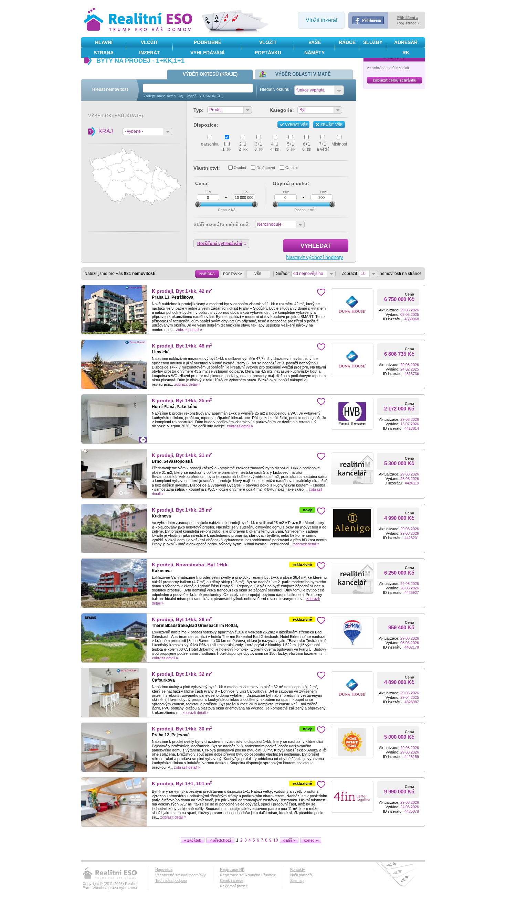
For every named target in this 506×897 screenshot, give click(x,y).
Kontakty (297, 869)
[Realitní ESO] (139, 20)
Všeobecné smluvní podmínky (180, 875)
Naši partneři (301, 875)
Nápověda (163, 869)
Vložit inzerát (321, 20)
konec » (311, 840)
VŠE (258, 274)
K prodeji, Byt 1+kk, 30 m (182, 729)
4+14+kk (274, 147)
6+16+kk (306, 147)
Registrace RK (232, 869)
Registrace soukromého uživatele (248, 875)
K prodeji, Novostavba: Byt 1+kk (190, 564)
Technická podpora (171, 880)
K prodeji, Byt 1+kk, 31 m (182, 455)
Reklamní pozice (234, 886)
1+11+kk (226, 147)
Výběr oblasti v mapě (303, 74)
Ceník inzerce (231, 880)
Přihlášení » (407, 17)
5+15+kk (290, 147)
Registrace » (408, 23)
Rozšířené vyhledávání (219, 243)
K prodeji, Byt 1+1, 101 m (182, 783)
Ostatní (291, 167)
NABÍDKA (207, 274)
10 (275, 840)
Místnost (339, 144)
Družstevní (265, 167)
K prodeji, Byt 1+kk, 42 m (182, 291)
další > (289, 840)
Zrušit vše (331, 124)
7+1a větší (323, 147)
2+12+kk (243, 147)
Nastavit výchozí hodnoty (314, 257)
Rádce (347, 42)
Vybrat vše (296, 124)
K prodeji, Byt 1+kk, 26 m (182, 619)
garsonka (210, 144)
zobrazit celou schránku (395, 80)
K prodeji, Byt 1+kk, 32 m (182, 674)
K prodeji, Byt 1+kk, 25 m (182, 400)
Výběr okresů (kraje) (210, 74)
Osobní (240, 167)
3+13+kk (258, 147)
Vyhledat (316, 246)
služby (372, 42)
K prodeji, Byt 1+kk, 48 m (182, 346)
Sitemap (297, 880)
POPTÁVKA (232, 274)
